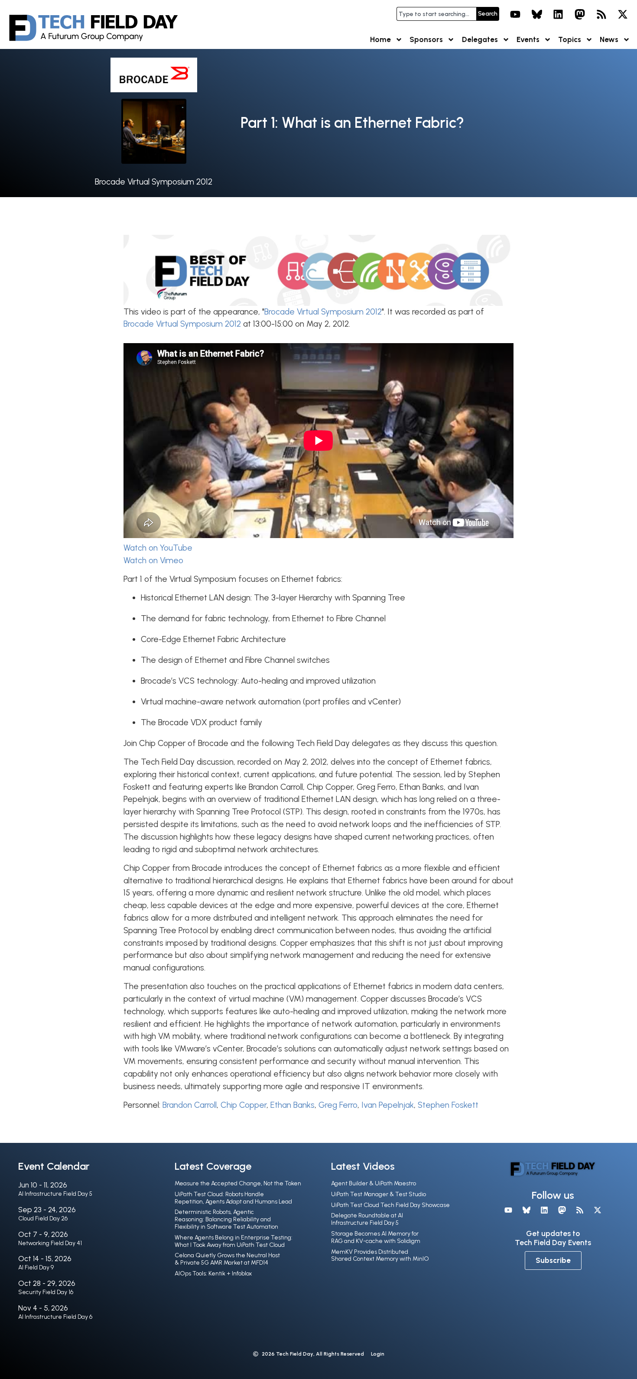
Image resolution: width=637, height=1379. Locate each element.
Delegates (480, 39)
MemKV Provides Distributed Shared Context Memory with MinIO (380, 1255)
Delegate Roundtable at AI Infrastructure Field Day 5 (367, 1219)
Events (528, 39)
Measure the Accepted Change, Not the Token (238, 1183)
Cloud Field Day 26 (43, 1218)
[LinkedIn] (558, 14)
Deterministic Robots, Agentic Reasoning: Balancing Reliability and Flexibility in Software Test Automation (226, 1219)
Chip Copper (243, 1105)
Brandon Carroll (189, 1105)
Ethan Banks (292, 1105)
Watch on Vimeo (153, 560)
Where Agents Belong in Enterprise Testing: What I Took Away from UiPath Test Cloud (233, 1241)
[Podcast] (601, 14)
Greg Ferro (338, 1105)
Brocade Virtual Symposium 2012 (153, 182)
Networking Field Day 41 (50, 1243)
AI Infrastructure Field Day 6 (55, 1317)
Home (380, 39)
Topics (569, 39)
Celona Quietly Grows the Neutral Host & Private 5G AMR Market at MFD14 (227, 1259)
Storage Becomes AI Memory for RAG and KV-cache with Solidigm (375, 1237)
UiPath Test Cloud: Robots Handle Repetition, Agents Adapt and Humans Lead (233, 1198)
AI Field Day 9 (36, 1267)
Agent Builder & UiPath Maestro (373, 1183)
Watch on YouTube (158, 548)
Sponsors (426, 39)
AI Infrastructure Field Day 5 (55, 1193)
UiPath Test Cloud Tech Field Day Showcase (390, 1205)
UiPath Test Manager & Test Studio (378, 1194)
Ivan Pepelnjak (387, 1105)
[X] (622, 14)
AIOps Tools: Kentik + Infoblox (213, 1273)
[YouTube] (515, 14)
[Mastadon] (579, 14)
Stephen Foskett (448, 1105)
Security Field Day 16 (45, 1292)
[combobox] (436, 14)
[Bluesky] (537, 14)
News (609, 39)
